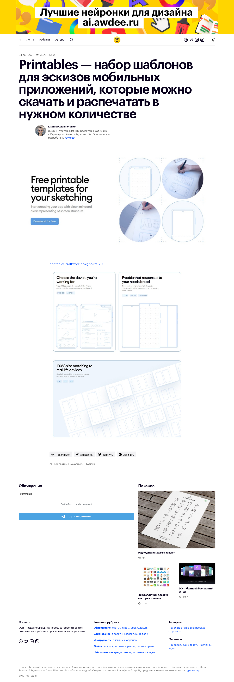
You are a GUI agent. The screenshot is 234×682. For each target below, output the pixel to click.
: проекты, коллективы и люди (121, 634)
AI (20, 39)
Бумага (90, 464)
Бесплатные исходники (68, 464)
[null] (61, 454)
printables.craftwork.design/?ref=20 (76, 264)
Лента (30, 39)
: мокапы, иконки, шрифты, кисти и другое (124, 646)
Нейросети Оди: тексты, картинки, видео (190, 647)
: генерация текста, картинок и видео (124, 652)
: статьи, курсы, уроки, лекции (121, 628)
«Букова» (70, 138)
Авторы (60, 39)
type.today (192, 670)
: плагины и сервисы (115, 640)
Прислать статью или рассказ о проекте (187, 630)
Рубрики (44, 39)
